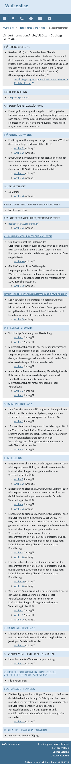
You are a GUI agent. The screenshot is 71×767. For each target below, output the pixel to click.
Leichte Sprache (60, 751)
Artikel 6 (18, 421)
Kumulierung (13, 458)
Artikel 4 (18, 395)
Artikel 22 (19, 227)
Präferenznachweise (18, 134)
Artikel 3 (18, 342)
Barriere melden (60, 748)
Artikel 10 (19, 581)
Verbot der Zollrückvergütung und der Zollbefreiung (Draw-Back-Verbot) (30, 673)
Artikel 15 (19, 721)
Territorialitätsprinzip (19, 628)
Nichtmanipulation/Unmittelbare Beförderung (35, 294)
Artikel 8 (18, 504)
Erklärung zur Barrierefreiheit (53, 744)
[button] (4, 18)
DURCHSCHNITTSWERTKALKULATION (25, 730)
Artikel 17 (19, 645)
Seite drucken (12, 744)
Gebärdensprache (60, 755)
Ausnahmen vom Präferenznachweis (28, 236)
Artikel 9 (18, 552)
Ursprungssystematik (18, 327)
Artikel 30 (19, 261)
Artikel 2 (18, 337)
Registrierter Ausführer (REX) (23, 223)
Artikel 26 (19, 152)
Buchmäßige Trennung (19, 688)
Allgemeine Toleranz (18, 404)
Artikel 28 (19, 196)
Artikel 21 (19, 148)
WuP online (16, 5)
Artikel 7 (18, 479)
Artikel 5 (18, 366)
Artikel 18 (19, 319)
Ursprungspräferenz (18, 97)
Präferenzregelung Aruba (32, 27)
